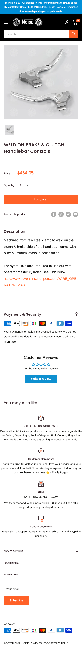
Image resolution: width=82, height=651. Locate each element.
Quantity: (9, 185)
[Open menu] (6, 22)
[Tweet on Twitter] (68, 214)
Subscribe (16, 600)
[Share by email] (75, 214)
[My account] (67, 22)
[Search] (73, 34)
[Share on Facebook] (53, 214)
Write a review (41, 378)
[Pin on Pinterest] (61, 214)
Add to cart (41, 199)
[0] (75, 22)
